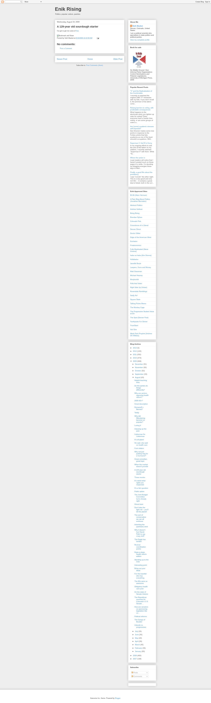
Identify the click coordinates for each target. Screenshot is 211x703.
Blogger (117, 698)
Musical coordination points (140, 547)
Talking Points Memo (138, 303)
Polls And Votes (136, 283)
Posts (135, 673)
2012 (135, 351)
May (137, 638)
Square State (135, 299)
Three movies (139, 477)
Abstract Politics (136, 205)
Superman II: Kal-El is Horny (141, 143)
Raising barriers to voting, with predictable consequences (141, 109)
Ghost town (138, 504)
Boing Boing (134, 213)
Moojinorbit (134, 279)
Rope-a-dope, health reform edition (140, 554)
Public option (139, 491)
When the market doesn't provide (141, 466)
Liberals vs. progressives (140, 626)
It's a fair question (141, 488)
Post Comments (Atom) (94, 65)
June (137, 635)
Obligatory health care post (141, 588)
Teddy (136, 413)
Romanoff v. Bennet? (139, 408)
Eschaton (133, 241)
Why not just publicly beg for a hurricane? (141, 454)
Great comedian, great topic (140, 460)
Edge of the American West (140, 237)
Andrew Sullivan (136, 209)
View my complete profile (139, 40)
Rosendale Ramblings (138, 291)
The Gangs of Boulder (139, 621)
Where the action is (137, 158)
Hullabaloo (134, 259)
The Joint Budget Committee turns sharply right (141, 498)
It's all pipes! (139, 440)
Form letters (139, 448)
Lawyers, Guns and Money (140, 267)
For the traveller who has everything (140, 576)
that (77, 31)
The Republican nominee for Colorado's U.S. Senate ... (141, 600)
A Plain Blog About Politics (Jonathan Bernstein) (140, 200)
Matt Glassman (136, 271)
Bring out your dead (139, 569)
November (139, 367)
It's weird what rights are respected (139, 483)
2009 (135, 361)
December (139, 364)
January (138, 651)
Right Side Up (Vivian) (138, 287)
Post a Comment (66, 48)
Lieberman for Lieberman (139, 435)
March (137, 645)
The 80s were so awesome (140, 582)
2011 (135, 354)
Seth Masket (138, 26)
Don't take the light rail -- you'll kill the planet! (141, 510)
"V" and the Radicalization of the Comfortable (141, 92)
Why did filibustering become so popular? (139, 419)
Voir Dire (133, 329)
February (138, 648)
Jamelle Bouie (135, 263)
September (139, 374)
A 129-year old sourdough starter (77, 26)
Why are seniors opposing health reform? (141, 395)
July (136, 631)
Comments (137, 676)
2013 (135, 348)
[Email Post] (97, 38)
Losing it (137, 425)
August (138, 377)
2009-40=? (138, 401)
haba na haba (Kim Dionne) (141, 255)
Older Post (117, 59)
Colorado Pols (135, 221)
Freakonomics (135, 245)
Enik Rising (68, 9)
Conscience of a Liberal (139, 225)
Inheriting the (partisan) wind (141, 526)
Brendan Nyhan (136, 217)
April (137, 641)
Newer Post (62, 59)
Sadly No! (134, 295)
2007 (135, 659)
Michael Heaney (136, 275)
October (138, 371)
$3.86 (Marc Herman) (138, 195)
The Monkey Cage (137, 307)
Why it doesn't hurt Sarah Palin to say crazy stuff (139, 533)
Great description (141, 404)
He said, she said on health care (141, 444)
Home (90, 59)
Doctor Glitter (135, 233)
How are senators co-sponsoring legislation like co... (141, 610)
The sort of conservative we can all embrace (140, 518)
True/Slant (134, 325)
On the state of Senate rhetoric (141, 593)
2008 (135, 655)
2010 (135, 358)
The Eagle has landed (140, 540)
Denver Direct (135, 229)
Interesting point (140, 565)
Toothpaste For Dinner (139, 322)
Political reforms (140, 616)
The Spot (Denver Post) (139, 318)
